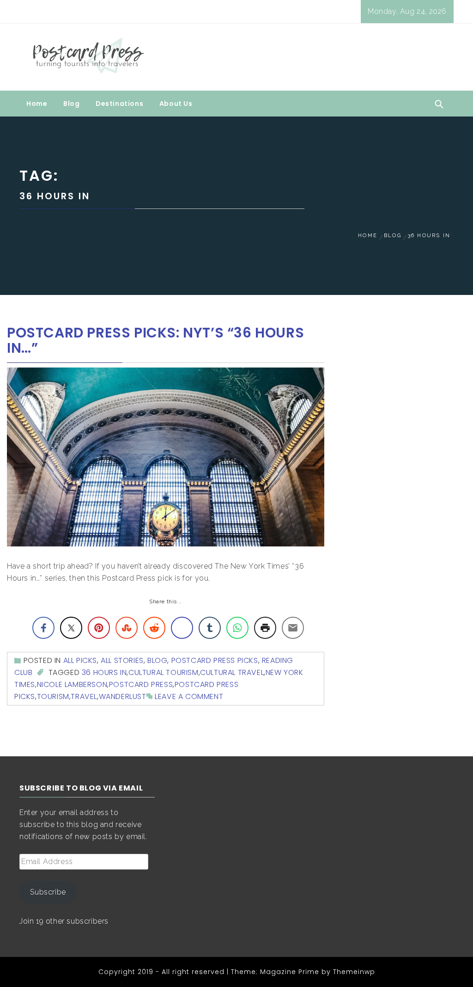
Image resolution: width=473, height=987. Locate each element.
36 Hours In (104, 672)
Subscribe (48, 892)
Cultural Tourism (163, 672)
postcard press (141, 684)
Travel (84, 696)
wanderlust (122, 696)
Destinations (119, 103)
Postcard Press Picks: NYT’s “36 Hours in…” (155, 340)
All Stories (122, 660)
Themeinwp (354, 971)
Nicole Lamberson (72, 684)
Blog (71, 103)
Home (36, 103)
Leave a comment (189, 696)
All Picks (80, 660)
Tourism (53, 696)
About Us (176, 103)
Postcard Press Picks (214, 660)
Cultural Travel (232, 672)
